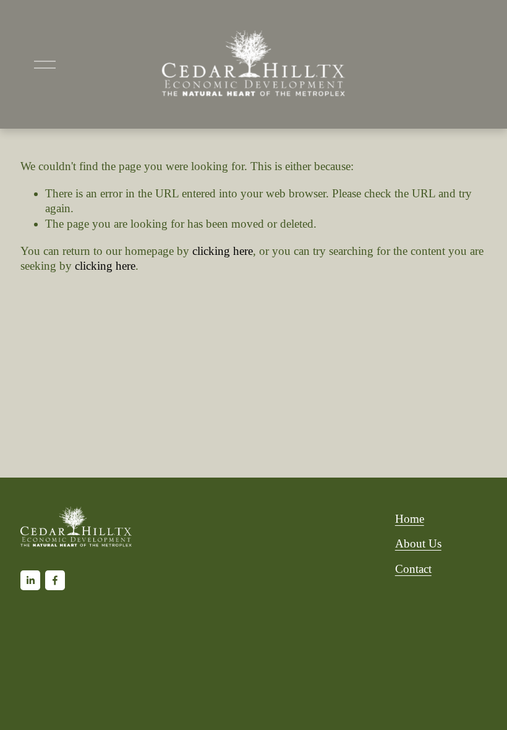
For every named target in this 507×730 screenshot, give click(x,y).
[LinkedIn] (30, 580)
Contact (413, 568)
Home (409, 518)
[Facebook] (55, 580)
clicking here (222, 250)
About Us (418, 543)
